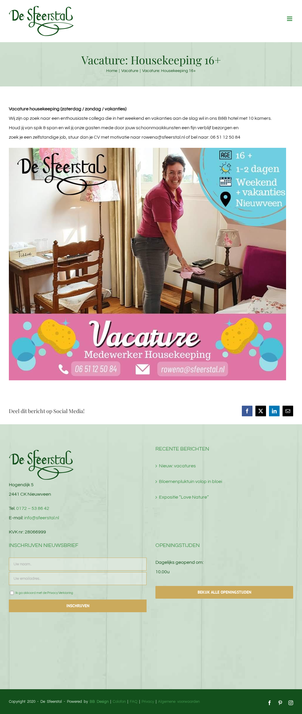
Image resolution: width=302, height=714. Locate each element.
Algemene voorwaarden (179, 702)
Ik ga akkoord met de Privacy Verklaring (44, 593)
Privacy (148, 702)
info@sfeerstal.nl (41, 517)
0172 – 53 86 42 (32, 508)
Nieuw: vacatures (177, 466)
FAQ (133, 702)
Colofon (119, 702)
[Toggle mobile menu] (290, 19)
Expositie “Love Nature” (184, 497)
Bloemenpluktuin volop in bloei (190, 481)
